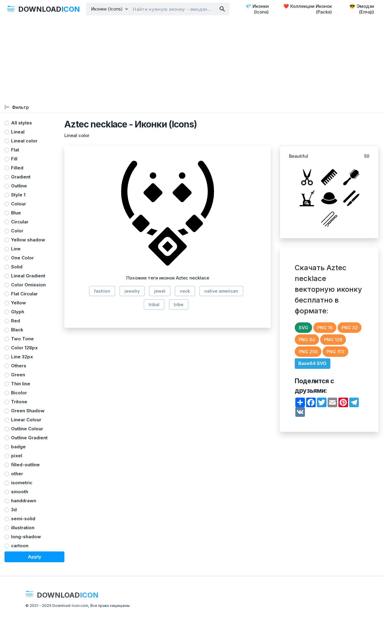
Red (15, 321)
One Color (22, 258)
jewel (159, 291)
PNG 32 (349, 327)
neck (185, 291)
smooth (19, 491)
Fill (14, 159)
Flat (15, 150)
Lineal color (24, 141)
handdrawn (23, 500)
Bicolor (19, 393)
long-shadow (26, 536)
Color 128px (24, 348)
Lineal (18, 132)
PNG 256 (308, 351)
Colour (18, 204)
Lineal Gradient (28, 276)
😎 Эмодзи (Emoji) (361, 9)
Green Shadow (28, 411)
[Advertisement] (179, 60)
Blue (16, 213)
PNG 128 (333, 339)
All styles (21, 123)
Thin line (20, 384)
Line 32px (22, 357)
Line (16, 249)
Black (17, 330)
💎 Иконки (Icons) (257, 9)
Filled (17, 168)
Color (17, 231)
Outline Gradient (29, 437)
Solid (16, 267)
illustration (22, 527)
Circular (19, 222)
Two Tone (22, 339)
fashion (102, 291)
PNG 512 (335, 351)
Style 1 (18, 195)
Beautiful (298, 156)
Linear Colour (26, 419)
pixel (16, 455)
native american (221, 291)
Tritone (19, 402)
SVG (303, 327)
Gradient (21, 177)
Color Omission (28, 285)
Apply (34, 557)
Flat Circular (24, 294)
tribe (178, 304)
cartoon (19, 545)
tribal (154, 304)
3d (14, 509)
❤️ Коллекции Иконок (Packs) (307, 9)
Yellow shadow (28, 240)
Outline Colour (27, 428)
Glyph (17, 312)
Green (18, 375)
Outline (19, 186)
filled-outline (25, 464)
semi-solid (23, 518)
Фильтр (20, 107)
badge (18, 446)
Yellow (18, 303)
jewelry (132, 291)
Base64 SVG (312, 363)
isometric (21, 482)
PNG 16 (324, 327)
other (17, 473)
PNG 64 (307, 339)
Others (18, 366)
